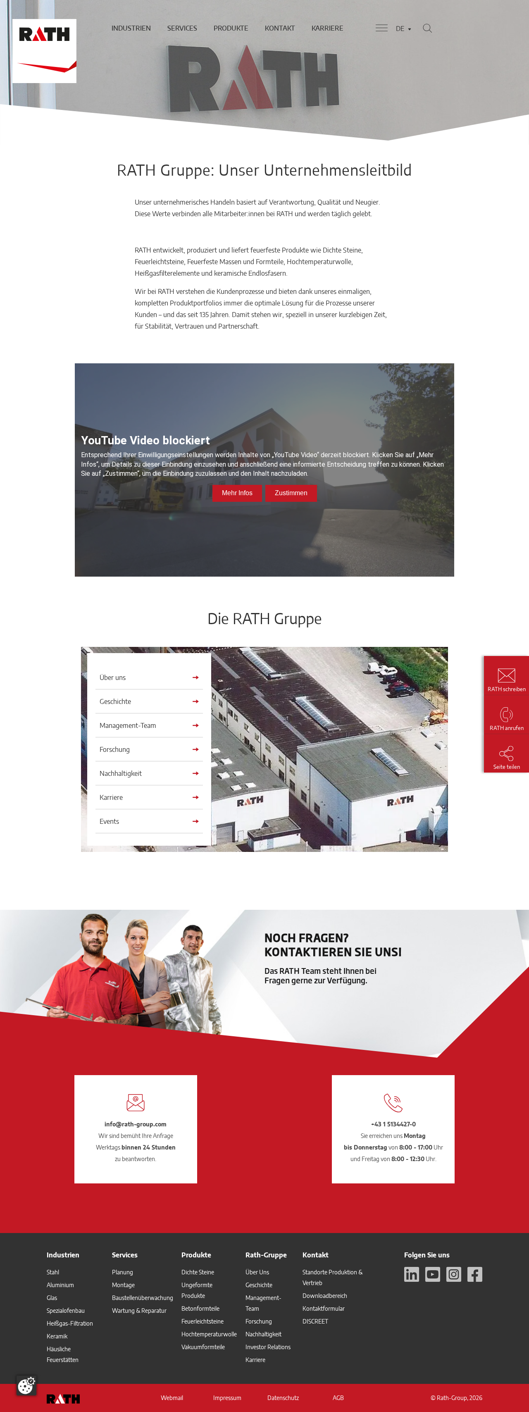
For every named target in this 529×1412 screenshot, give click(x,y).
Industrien (131, 28)
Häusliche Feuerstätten (63, 1354)
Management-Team (263, 1303)
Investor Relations (268, 1346)
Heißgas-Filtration (70, 1323)
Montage (123, 1284)
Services (182, 28)
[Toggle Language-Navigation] (409, 29)
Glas (52, 1297)
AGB (338, 1397)
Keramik (57, 1336)
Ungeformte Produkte (196, 1290)
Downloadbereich (325, 1295)
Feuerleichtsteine (202, 1321)
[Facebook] (474, 1274)
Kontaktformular (324, 1308)
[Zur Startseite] (43, 28)
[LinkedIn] (411, 1274)
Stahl (53, 1272)
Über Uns (257, 1272)
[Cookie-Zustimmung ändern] (26, 1385)
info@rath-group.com (136, 1124)
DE (400, 28)
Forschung (258, 1321)
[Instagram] (453, 1274)
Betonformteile (200, 1308)
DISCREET (315, 1321)
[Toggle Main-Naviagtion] (382, 28)
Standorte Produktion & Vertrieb (332, 1277)
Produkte (231, 28)
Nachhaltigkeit (263, 1334)
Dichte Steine (197, 1272)
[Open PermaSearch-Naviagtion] (427, 28)
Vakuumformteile (203, 1346)
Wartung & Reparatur (139, 1310)
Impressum (227, 1397)
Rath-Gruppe (266, 1255)
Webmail (172, 1397)
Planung (122, 1272)
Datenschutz (283, 1397)
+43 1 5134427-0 (393, 1124)
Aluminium (60, 1284)
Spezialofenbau (66, 1310)
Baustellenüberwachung (142, 1297)
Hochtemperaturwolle (209, 1334)
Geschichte (258, 1284)
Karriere (327, 28)
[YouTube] (432, 1274)
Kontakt (280, 28)
